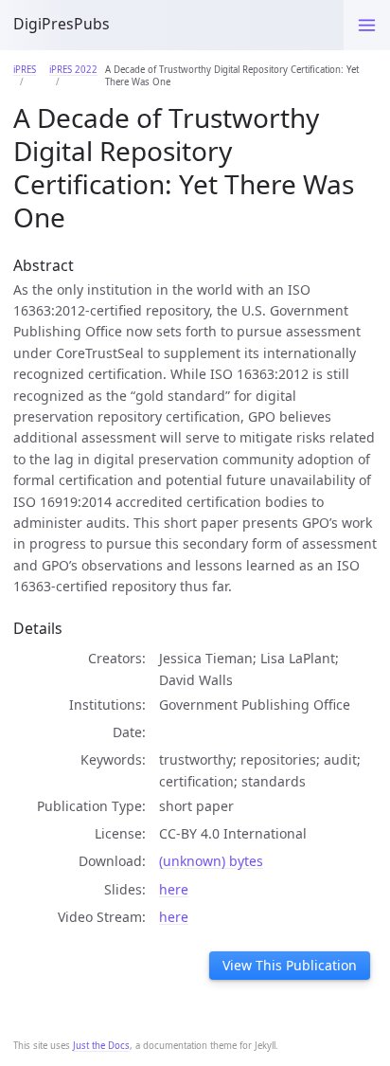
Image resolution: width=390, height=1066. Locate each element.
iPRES (24, 69)
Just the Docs (101, 1045)
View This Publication (289, 965)
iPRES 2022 (73, 69)
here (173, 889)
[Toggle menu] (367, 25)
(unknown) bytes (211, 861)
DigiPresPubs (61, 23)
